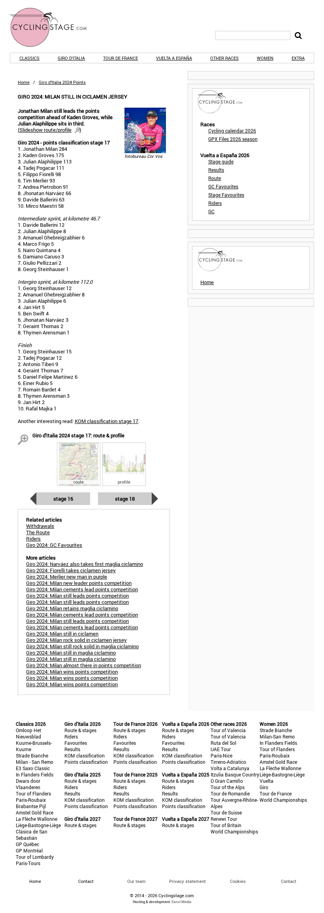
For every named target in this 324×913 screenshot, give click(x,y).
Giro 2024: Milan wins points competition (72, 671)
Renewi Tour (224, 819)
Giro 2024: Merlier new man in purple (66, 576)
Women (265, 58)
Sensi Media (181, 901)
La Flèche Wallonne (36, 819)
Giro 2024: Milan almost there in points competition (83, 665)
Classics (29, 58)
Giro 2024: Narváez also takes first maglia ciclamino (84, 564)
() (49, 129)
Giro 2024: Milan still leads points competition (77, 595)
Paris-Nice (221, 755)
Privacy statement (187, 881)
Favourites (75, 743)
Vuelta (266, 781)
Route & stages (80, 730)
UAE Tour (221, 749)
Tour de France (120, 58)
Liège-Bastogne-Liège (38, 825)
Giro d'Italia (71, 58)
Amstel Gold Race (34, 812)
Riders (215, 203)
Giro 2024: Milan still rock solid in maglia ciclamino (82, 646)
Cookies (238, 881)
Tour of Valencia (228, 730)
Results (216, 170)
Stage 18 (125, 498)
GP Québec (27, 844)
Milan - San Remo (34, 762)
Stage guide (221, 161)
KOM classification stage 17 (106, 421)
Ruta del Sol (223, 743)
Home (24, 82)
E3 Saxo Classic (33, 768)
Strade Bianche (32, 755)
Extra (298, 58)
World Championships (234, 831)
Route (214, 178)
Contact (288, 881)
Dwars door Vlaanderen (28, 784)
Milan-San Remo (277, 736)
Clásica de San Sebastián (31, 834)
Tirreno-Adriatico (228, 762)
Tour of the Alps (228, 787)
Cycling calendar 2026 (232, 130)
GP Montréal (29, 850)
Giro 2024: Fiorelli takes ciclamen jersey (71, 570)
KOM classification (84, 755)
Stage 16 (63, 498)
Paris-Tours (28, 863)
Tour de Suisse (226, 812)
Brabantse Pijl (31, 806)
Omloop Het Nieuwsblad (28, 733)
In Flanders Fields (34, 774)
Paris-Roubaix (31, 800)
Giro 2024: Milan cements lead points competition (82, 589)
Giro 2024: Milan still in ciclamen (62, 633)
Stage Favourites (226, 195)
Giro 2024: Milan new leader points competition (79, 583)
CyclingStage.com (53, 27)
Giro (264, 787)
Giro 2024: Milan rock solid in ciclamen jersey (76, 639)
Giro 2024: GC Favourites (54, 545)
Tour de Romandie (230, 793)
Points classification (86, 762)
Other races (224, 58)
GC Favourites (223, 186)
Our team (136, 881)
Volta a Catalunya (230, 768)
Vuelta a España (174, 58)
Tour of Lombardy (35, 857)
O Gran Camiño (227, 781)
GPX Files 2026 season (233, 139)
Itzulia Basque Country (235, 774)
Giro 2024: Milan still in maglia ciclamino (71, 652)
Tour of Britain (226, 825)
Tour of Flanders (33, 793)
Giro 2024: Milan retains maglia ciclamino (72, 608)
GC (211, 211)
